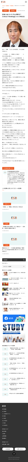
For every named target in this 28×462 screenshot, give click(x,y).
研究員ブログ (5, 429)
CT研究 (4, 423)
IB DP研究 (4, 420)
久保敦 (3, 433)
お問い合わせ (20, 449)
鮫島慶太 (7, 5)
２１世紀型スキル (6, 413)
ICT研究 (4, 418)
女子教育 (4, 411)
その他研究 (4, 425)
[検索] (24, 259)
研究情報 (4, 409)
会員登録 (8, 449)
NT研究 (4, 416)
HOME (3, 5)
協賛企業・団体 (5, 444)
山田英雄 (4, 436)
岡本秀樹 (4, 431)
